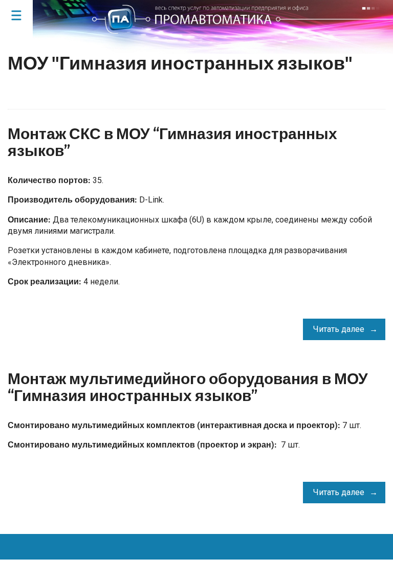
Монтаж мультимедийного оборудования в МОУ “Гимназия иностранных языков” (188, 387)
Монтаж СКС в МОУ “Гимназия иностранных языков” (172, 142)
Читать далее (338, 329)
